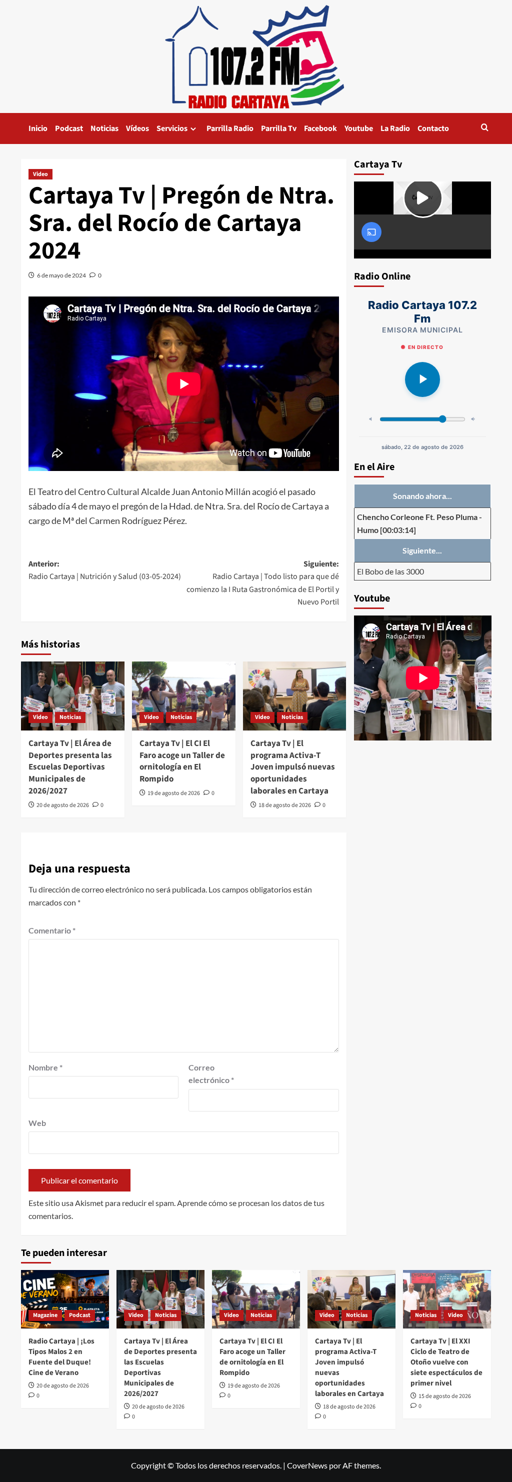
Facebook (320, 128)
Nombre (45, 1067)
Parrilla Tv (278, 128)
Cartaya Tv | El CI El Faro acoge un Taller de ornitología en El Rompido (182, 761)
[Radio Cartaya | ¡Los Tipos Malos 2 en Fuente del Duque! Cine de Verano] (65, 1299)
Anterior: (104, 570)
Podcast (69, 128)
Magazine (45, 1315)
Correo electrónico (211, 1073)
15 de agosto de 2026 (444, 1396)
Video (40, 174)
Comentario (52, 930)
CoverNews (307, 1465)
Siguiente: (262, 583)
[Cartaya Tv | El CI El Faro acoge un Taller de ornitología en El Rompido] (184, 696)
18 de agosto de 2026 (284, 805)
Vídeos (137, 128)
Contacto (433, 128)
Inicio (38, 128)
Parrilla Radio (230, 128)
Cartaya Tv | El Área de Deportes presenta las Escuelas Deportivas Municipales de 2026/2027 (70, 767)
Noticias (104, 128)
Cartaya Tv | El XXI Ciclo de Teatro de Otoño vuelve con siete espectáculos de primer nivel (446, 1362)
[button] (484, 128)
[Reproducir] (422, 379)
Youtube (358, 128)
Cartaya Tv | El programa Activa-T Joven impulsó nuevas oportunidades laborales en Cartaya (292, 767)
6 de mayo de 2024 (61, 275)
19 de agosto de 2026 (174, 793)
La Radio (395, 128)
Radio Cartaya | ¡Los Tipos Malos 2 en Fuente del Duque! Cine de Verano (61, 1357)
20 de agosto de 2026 (62, 805)
